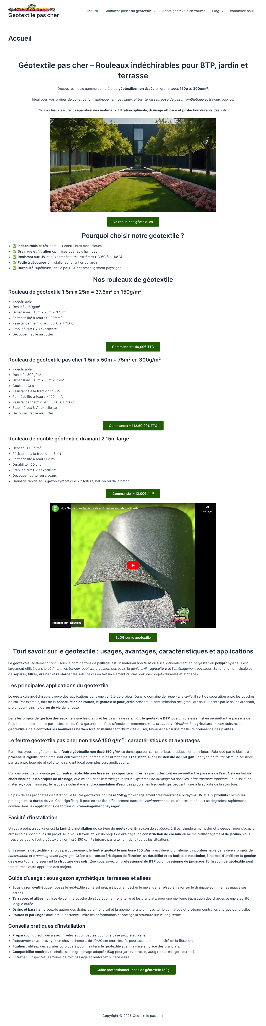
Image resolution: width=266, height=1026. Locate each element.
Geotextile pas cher (33, 15)
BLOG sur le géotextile (133, 637)
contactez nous (242, 11)
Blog (215, 11)
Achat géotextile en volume (184, 11)
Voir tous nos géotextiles (133, 222)
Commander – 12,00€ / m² (133, 493)
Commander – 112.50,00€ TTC (133, 426)
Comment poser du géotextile (128, 11)
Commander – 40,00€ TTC (133, 347)
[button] (154, 10)
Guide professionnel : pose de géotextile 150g (133, 970)
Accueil (92, 11)
